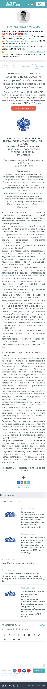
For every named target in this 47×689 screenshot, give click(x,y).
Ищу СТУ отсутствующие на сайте (18, 563)
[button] (4, 635)
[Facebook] (24, 671)
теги (43, 686)
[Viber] (22, 482)
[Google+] (29, 671)
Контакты (31, 686)
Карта (38, 686)
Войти (40, 4)
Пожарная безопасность (11, 4)
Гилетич (10, 495)
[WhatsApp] (25, 482)
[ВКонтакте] (18, 482)
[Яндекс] (19, 671)
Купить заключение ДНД (23, 108)
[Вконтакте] (15, 671)
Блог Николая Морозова (23, 26)
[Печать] (23, 477)
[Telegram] (28, 482)
